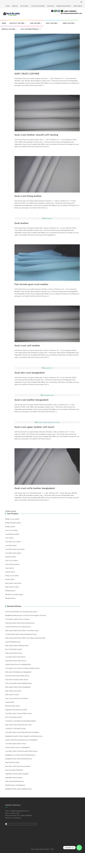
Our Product (24, 6)
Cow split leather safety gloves (15, 743)
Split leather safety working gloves (17, 645)
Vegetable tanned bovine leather (16, 710)
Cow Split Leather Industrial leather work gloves (21, 751)
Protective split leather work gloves (17, 676)
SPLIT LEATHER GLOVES (13, 649)
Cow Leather (35, 23)
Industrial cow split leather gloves (16, 679)
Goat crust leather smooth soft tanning (36, 135)
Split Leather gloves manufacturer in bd (18, 725)
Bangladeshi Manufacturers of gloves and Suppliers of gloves (25, 615)
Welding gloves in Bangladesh (15, 785)
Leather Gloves (10, 572)
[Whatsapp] (79, 847)
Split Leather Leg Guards (13, 583)
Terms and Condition (38, 6)
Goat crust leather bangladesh (32, 400)
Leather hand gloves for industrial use (18, 627)
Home (8, 6)
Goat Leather (51, 23)
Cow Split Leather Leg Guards (15, 549)
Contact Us (50, 6)
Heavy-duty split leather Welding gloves (18, 683)
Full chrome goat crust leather (32, 284)
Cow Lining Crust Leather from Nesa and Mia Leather (22, 668)
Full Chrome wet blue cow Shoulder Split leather (21, 611)
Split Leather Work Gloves (13, 653)
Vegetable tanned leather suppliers (17, 774)
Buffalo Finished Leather (13, 523)
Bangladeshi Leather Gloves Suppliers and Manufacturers (24, 736)
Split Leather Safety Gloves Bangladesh (18, 687)
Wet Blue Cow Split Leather (14, 594)
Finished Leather (10, 557)
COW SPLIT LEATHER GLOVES (15, 728)
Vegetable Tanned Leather (13, 777)
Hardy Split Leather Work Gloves (15, 661)
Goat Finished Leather (12, 564)
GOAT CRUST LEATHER (27, 73)
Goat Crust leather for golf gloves (16, 698)
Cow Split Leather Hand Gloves (15, 657)
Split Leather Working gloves (14, 781)
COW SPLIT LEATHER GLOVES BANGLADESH (20, 721)
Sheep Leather (68, 23)
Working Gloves (10, 598)
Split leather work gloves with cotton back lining (21, 630)
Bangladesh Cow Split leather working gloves (20, 755)
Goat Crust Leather (11, 560)
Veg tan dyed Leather (12, 762)
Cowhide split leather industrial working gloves (21, 634)
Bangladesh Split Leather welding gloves (18, 789)
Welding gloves (10, 590)
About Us (15, 6)
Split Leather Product (30, 29)
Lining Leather (9, 702)
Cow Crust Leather (11, 530)
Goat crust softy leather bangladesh (35, 488)
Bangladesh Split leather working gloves (18, 759)
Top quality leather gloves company (17, 619)
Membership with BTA (63, 6)
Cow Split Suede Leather (13, 553)
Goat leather (22, 223)
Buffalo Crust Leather (12, 519)
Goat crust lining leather (28, 196)
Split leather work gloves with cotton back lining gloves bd (25, 638)
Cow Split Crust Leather (13, 541)
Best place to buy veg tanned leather (17, 766)
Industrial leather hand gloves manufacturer (20, 623)
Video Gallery (77, 6)
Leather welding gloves (13, 642)
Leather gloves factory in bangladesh (17, 747)
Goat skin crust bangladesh (30, 372)
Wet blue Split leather (12, 706)
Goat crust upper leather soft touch (34, 427)
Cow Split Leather (16, 23)
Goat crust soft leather (27, 345)
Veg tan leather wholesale (14, 770)
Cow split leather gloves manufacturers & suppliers (22, 732)
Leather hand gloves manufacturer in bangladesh (21, 740)
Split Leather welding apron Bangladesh (18, 672)
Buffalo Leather (8, 29)
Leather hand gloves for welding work (18, 664)
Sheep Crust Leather (12, 575)
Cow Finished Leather (12, 534)
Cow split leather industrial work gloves (18, 713)
